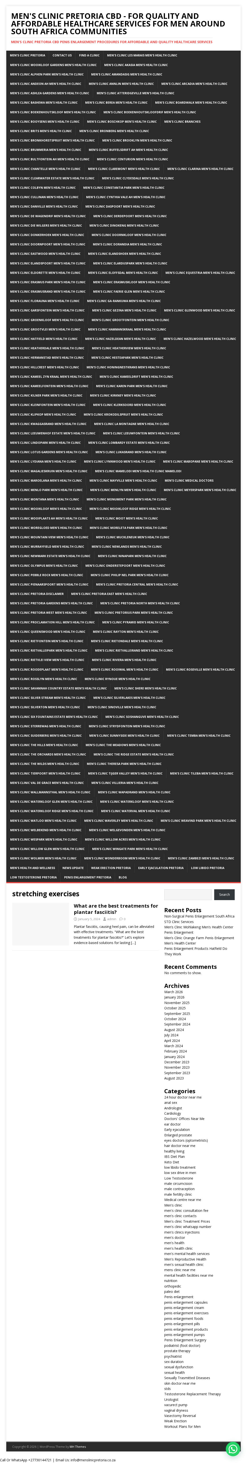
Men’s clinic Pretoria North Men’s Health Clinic (140, 603)
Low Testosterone (178, 1178)
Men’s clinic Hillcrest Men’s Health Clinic (44, 367)
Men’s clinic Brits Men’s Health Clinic (41, 131)
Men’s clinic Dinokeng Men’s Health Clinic (124, 225)
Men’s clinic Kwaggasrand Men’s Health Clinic (48, 424)
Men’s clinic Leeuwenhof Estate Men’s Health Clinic (53, 433)
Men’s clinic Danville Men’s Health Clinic (44, 206)
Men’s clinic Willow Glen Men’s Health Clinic (47, 849)
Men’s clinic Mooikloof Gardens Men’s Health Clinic (53, 65)
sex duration (174, 1361)
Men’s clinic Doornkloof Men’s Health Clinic (129, 235)
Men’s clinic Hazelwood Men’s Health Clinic (200, 339)
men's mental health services (187, 1253)
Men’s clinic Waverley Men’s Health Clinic (118, 821)
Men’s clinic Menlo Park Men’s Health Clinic (46, 490)
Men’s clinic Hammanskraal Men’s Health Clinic (127, 329)
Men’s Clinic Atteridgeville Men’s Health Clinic (135, 93)
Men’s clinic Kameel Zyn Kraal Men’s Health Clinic (51, 377)
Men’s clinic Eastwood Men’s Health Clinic (45, 254)
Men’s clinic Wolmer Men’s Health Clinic (43, 858)
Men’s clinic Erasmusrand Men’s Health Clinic (48, 292)
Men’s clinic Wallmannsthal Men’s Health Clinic (50, 792)
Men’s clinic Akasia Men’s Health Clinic (136, 65)
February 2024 (175, 1051)
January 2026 (174, 997)
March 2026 (173, 992)
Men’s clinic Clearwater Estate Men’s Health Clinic (52, 178)
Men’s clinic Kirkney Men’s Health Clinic (123, 395)
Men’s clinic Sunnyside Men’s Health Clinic (124, 736)
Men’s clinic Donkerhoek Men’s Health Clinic (47, 235)
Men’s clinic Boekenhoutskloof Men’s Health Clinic (53, 112)
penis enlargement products (186, 1329)
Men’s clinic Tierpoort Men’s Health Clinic (45, 773)
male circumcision (178, 1183)
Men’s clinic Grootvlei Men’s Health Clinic (45, 329)
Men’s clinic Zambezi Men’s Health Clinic (201, 858)
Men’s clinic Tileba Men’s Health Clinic (201, 773)
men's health (174, 1243)
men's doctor (174, 1237)
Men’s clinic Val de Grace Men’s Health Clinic (47, 783)
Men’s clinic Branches (182, 122)
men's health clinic (178, 1248)
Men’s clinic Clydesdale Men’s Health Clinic (138, 178)
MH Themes (78, 1447)
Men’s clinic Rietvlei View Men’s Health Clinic (47, 660)
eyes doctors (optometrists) (186, 1140)
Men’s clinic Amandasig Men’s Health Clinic (126, 74)
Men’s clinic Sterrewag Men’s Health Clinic (45, 726)
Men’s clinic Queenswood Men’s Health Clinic (47, 632)
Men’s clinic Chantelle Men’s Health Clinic (45, 169)
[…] (133, 942)
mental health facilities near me (188, 1275)
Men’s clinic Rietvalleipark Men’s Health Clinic (49, 650)
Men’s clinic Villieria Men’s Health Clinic (124, 783)
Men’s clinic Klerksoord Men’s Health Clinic (129, 405)
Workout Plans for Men (182, 1426)
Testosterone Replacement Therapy (192, 1394)
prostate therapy (177, 1350)
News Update (73, 868)
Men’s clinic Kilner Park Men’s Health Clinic (46, 395)
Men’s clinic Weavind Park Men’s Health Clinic (198, 821)
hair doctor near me (179, 1145)
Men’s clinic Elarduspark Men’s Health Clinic (130, 263)
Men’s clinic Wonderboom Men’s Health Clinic (122, 858)
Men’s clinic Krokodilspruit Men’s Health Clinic (123, 414)
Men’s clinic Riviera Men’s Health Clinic (124, 660)
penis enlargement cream (184, 1307)
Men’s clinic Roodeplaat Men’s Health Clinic (46, 669)
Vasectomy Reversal (180, 1415)
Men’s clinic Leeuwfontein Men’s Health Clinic (141, 433)
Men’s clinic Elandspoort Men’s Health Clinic (48, 263)
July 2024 (171, 1035)
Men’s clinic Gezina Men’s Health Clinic (124, 310)
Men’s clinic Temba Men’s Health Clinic (199, 736)
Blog (123, 877)
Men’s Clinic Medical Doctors (189, 481)
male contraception (179, 1189)
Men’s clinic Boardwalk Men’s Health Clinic (191, 103)
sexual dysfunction (178, 1367)
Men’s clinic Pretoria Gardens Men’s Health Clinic (51, 603)
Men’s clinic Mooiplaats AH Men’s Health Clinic (49, 518)
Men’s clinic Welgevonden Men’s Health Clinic (127, 830)
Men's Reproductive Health (185, 1259)
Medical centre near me (182, 1199)
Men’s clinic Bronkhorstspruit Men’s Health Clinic (52, 140)
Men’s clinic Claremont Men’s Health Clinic (124, 169)
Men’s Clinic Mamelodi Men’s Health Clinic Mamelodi (138, 471)
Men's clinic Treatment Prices (187, 1221)
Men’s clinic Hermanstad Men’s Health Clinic (47, 358)
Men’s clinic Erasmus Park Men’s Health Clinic (48, 282)
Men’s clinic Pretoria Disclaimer (37, 594)
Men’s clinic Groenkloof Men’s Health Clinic (47, 320)
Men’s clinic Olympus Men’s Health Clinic (44, 566)
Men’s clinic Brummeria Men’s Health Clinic (45, 150)
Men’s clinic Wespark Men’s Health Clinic (43, 839)
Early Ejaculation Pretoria (161, 868)
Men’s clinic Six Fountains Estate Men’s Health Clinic (54, 717)
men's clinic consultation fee (186, 1210)
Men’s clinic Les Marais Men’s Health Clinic (142, 55)
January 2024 (174, 1056)
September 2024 (177, 1024)
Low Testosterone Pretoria (33, 877)
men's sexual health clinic (184, 1264)
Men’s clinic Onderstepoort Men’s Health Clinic (125, 566)
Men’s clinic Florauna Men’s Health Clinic (45, 301)
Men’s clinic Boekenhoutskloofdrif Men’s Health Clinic (149, 112)
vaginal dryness (176, 1410)
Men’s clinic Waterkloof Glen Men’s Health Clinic (51, 802)
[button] (233, 1449)
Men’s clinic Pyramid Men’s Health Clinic (135, 622)
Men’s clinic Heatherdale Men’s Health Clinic (47, 348)
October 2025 (175, 1008)
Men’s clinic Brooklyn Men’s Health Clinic (137, 140)
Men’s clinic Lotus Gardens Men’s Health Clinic (49, 452)
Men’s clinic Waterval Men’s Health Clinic (135, 811)
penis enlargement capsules (186, 1302)
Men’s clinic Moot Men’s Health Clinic (126, 518)
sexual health (174, 1372)
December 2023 (176, 1062)
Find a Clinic (89, 55)
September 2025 (177, 1013)
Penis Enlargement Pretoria (87, 877)
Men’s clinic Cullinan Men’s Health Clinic (44, 197)
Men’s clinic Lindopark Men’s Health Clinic (45, 443)
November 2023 (177, 1067)
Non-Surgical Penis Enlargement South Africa (199, 916)
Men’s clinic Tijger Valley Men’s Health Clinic (125, 773)
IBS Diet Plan (174, 1156)
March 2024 (173, 1046)
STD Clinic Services (179, 921)
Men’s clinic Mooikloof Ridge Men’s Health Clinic (130, 509)
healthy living (174, 1151)
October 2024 (175, 1019)
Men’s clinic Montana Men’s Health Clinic (44, 499)
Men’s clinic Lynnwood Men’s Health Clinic (120, 461)
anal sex (170, 1102)
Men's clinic (173, 1205)
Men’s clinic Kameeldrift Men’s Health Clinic (136, 377)
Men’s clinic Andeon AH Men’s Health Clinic (45, 84)
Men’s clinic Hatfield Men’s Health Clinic (44, 339)
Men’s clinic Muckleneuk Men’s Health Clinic (133, 537)
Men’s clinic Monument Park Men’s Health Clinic (127, 499)
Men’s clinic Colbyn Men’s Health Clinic (43, 188)
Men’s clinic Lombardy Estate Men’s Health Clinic (129, 443)
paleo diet (172, 1291)
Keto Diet (171, 1162)
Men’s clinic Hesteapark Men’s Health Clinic (127, 358)
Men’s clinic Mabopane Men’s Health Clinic (198, 461)
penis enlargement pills (182, 1323)
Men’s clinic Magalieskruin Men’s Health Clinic (49, 471)
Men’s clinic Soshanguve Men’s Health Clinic (142, 717)
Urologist (171, 1399)
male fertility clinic (178, 1194)
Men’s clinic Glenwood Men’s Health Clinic (199, 310)
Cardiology (172, 1113)
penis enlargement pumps (184, 1334)
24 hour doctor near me (183, 1097)
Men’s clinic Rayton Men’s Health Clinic (126, 632)
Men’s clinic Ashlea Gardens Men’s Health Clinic (49, 93)
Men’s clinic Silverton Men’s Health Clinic (45, 707)
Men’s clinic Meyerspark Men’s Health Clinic (200, 490)
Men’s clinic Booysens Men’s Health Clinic (45, 122)
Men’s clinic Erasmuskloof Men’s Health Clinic (131, 282)
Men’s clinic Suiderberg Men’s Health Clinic (46, 736)
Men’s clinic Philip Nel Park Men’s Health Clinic (130, 575)
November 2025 (177, 1002)
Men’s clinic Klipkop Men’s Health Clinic (43, 414)
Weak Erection (175, 1421)
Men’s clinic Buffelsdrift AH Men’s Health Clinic (128, 150)
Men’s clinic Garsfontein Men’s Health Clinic (47, 310)
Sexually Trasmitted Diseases (187, 1377)
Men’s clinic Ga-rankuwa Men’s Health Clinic (124, 301)
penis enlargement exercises (186, 1313)
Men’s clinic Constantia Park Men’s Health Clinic (124, 188)
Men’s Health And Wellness (32, 868)
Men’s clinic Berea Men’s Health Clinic (116, 103)
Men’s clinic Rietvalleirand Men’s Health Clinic (134, 650)
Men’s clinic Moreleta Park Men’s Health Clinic (128, 528)
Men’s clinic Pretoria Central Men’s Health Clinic (137, 584)
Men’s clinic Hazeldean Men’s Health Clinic (120, 339)
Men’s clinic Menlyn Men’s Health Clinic (123, 490)
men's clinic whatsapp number (187, 1226)
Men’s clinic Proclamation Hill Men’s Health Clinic (52, 622)
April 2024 (172, 1040)
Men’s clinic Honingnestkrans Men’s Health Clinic (128, 367)
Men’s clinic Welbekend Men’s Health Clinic (46, 830)
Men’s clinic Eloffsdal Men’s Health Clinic (123, 273)
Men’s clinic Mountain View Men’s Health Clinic (49, 537)
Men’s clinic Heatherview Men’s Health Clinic (129, 348)
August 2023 (174, 1078)
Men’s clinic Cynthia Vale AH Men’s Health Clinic (125, 197)
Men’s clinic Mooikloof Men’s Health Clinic (46, 509)
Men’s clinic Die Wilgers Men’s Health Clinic (46, 225)
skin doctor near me (180, 1383)
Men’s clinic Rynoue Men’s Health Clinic (118, 679)
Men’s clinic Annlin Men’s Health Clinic (121, 84)
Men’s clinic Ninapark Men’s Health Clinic (132, 556)
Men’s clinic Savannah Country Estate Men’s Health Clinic (58, 688)
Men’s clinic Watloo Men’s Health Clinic (43, 821)
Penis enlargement (178, 1296)
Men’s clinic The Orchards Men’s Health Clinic (48, 754)
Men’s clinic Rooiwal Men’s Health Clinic (124, 669)
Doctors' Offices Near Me (184, 1118)
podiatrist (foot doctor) (182, 1345)
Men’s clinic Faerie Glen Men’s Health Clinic (129, 292)
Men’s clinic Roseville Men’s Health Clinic (200, 669)
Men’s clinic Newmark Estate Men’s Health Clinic (50, 556)
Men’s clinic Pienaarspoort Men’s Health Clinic (49, 584)
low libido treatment (180, 1167)
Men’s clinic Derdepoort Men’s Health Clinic (130, 216)
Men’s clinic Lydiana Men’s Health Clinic (43, 461)
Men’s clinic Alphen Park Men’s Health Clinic (47, 74)
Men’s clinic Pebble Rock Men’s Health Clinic (46, 575)
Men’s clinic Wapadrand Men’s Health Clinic (134, 792)
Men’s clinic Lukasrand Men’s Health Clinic (131, 452)
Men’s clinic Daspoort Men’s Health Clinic (120, 206)
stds (167, 1388)
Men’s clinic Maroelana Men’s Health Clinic (46, 481)
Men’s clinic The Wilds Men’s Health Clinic (44, 764)
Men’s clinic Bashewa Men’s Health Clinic (44, 103)
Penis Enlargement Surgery (185, 1340)
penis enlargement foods (183, 1318)
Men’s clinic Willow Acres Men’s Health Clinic (123, 839)
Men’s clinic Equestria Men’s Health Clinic (200, 273)
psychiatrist (173, 1356)
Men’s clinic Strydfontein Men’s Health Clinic (127, 726)
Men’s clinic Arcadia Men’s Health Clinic (194, 84)
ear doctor (172, 1124)
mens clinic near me (179, 1269)
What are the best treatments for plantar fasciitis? (116, 909)
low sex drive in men (180, 1172)
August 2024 (174, 1029)
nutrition (170, 1280)
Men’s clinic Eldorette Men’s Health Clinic (45, 273)
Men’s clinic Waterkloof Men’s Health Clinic (137, 802)
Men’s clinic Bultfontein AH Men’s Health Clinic (49, 159)
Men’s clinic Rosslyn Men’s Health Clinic (43, 679)
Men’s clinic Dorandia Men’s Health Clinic (127, 244)
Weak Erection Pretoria (111, 868)
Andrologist (173, 1108)
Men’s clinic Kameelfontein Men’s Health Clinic (49, 386)
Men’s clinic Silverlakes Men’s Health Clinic (129, 698)
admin (111, 919)
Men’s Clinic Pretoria (27, 55)
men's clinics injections (182, 1232)
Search (224, 894)
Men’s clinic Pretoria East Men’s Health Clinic (109, 594)
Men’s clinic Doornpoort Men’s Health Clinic (47, 244)
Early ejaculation (177, 1129)
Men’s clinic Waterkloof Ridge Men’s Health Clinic (52, 811)
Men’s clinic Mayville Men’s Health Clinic (123, 481)
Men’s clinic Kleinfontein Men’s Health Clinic (48, 405)
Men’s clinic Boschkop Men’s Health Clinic (122, 122)
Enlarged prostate (178, 1135)
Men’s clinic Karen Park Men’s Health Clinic (132, 386)
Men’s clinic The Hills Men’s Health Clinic (44, 745)
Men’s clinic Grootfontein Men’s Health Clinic (130, 320)
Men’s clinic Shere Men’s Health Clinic (145, 688)
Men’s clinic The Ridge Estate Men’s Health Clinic (134, 754)
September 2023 (177, 1073)
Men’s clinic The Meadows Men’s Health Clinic (123, 745)
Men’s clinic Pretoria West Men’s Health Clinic (48, 613)
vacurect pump (175, 1404)
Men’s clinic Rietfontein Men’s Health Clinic (46, 641)
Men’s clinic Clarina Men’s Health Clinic (200, 169)
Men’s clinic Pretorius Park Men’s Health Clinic (134, 613)
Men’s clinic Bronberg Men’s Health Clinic (114, 131)
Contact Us (62, 55)
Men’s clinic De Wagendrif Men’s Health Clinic (48, 216)
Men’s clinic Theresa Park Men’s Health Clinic (124, 764)
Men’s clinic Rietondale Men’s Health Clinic (127, 641)
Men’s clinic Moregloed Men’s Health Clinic (46, 528)
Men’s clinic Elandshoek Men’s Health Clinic (124, 254)
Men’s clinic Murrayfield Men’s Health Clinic (47, 547)
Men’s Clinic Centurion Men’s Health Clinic (132, 159)
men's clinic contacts (180, 1216)
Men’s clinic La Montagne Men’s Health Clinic (131, 424)
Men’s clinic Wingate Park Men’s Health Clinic (130, 849)
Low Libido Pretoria (207, 868)
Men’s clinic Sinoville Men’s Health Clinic (122, 707)
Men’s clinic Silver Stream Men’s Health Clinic (48, 698)
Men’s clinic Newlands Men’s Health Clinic (127, 547)
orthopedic (172, 1286)
